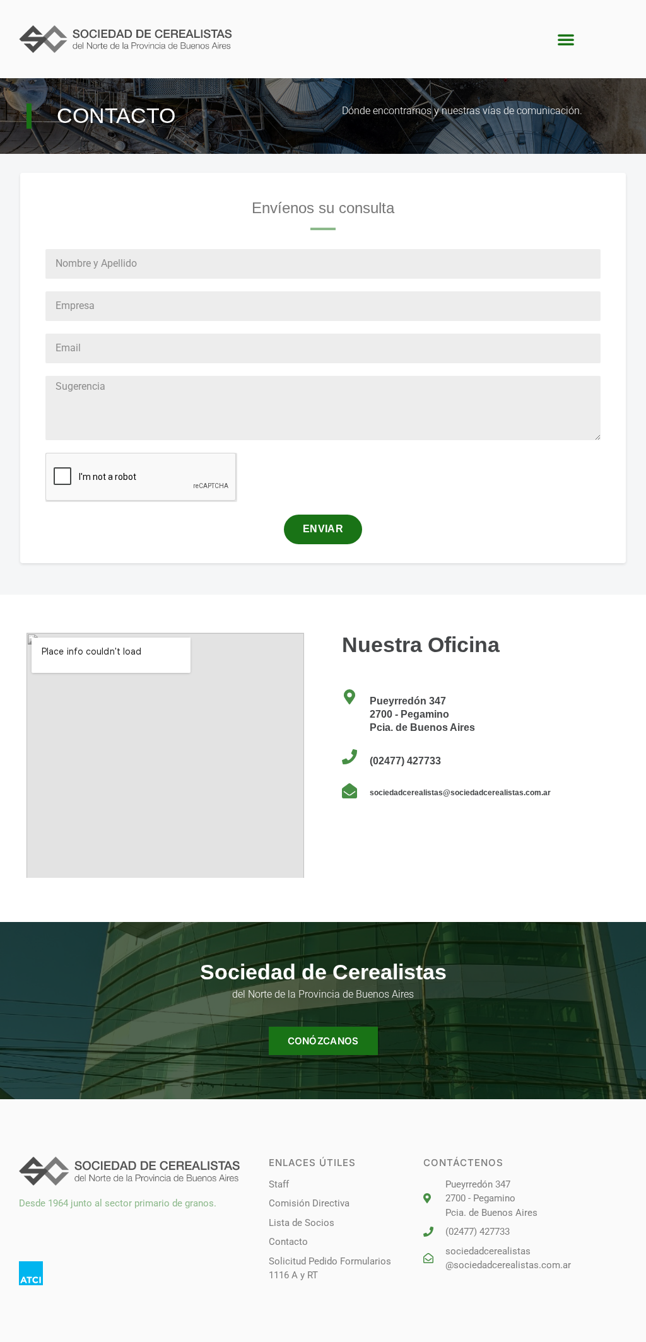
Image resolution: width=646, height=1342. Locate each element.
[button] (566, 39)
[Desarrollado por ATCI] (31, 1273)
